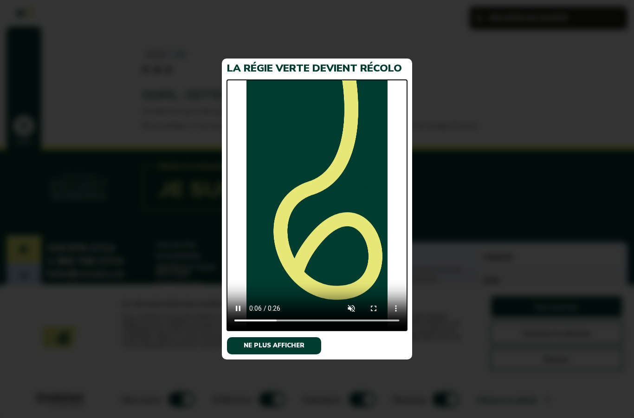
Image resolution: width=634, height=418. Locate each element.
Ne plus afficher (274, 345)
